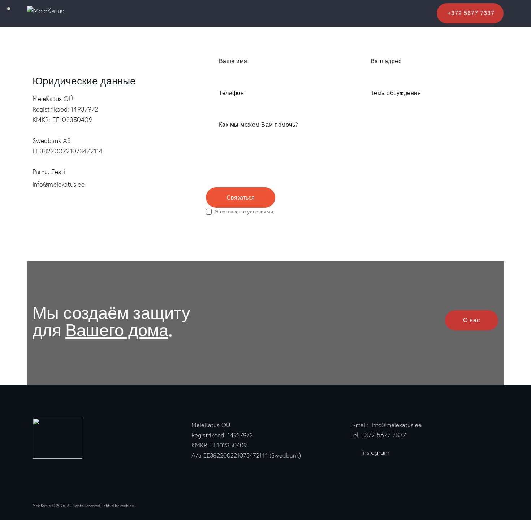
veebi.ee (127, 505)
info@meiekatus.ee (59, 184)
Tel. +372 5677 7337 (378, 435)
